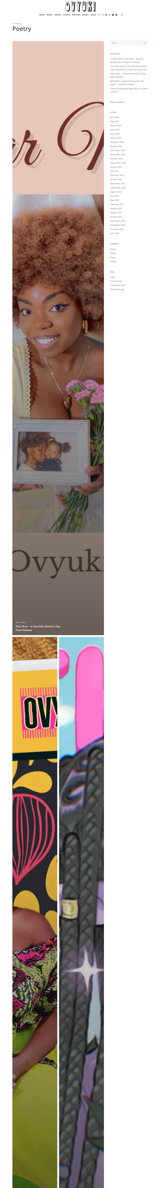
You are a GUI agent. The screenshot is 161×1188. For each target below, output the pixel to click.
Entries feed (116, 281)
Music (113, 253)
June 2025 (114, 117)
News (18, 622)
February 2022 (117, 204)
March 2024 (115, 138)
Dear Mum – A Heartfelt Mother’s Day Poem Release (128, 75)
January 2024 (116, 146)
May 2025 (114, 121)
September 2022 (118, 187)
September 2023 (118, 162)
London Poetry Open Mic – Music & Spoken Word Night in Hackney (126, 60)
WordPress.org (117, 289)
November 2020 (117, 225)
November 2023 (117, 154)
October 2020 (116, 229)
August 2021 (116, 212)
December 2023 (117, 150)
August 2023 (116, 167)
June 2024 (114, 129)
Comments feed (117, 285)
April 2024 (115, 133)
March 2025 (115, 125)
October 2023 (116, 158)
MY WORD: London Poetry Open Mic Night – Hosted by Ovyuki (127, 83)
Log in (113, 277)
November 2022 (117, 183)
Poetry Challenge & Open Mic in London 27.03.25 (129, 90)
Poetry (23, 622)
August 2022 (116, 192)
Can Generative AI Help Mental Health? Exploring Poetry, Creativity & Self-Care (128, 68)
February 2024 (117, 142)
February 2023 (117, 175)
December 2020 (117, 221)
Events (113, 249)
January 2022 (116, 208)
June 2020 (114, 233)
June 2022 (114, 196)
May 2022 (114, 200)
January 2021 (116, 216)
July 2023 (114, 171)
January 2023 (116, 179)
